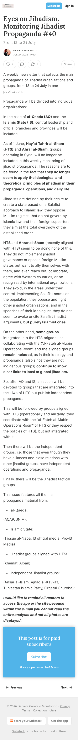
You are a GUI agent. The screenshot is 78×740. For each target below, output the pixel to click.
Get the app (59, 721)
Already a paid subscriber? (39, 667)
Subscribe (54, 6)
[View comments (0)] (22, 64)
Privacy (65, 706)
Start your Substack (28, 721)
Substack (18, 731)
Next (64, 687)
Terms (26, 710)
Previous (16, 687)
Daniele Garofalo (24, 50)
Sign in (69, 6)
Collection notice (44, 710)
